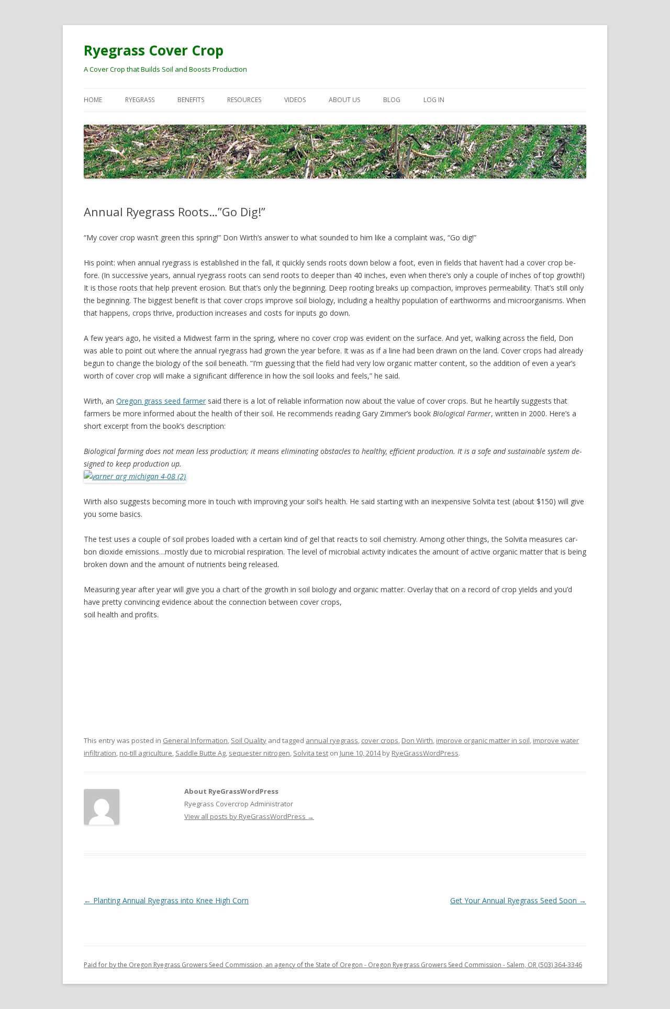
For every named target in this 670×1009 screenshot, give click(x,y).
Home (93, 99)
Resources (244, 99)
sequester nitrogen (259, 753)
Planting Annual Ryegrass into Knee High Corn (166, 900)
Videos (295, 99)
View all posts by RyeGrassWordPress (249, 816)
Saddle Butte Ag (200, 753)
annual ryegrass (332, 740)
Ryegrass (139, 99)
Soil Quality (248, 740)
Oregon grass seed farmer (161, 401)
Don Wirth (417, 740)
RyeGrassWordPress (425, 753)
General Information (195, 740)
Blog (391, 99)
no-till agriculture (145, 753)
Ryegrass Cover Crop (154, 50)
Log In (433, 99)
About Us (344, 99)
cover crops (379, 740)
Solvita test (310, 753)
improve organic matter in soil (483, 740)
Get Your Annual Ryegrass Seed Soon (518, 900)
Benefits (190, 99)
